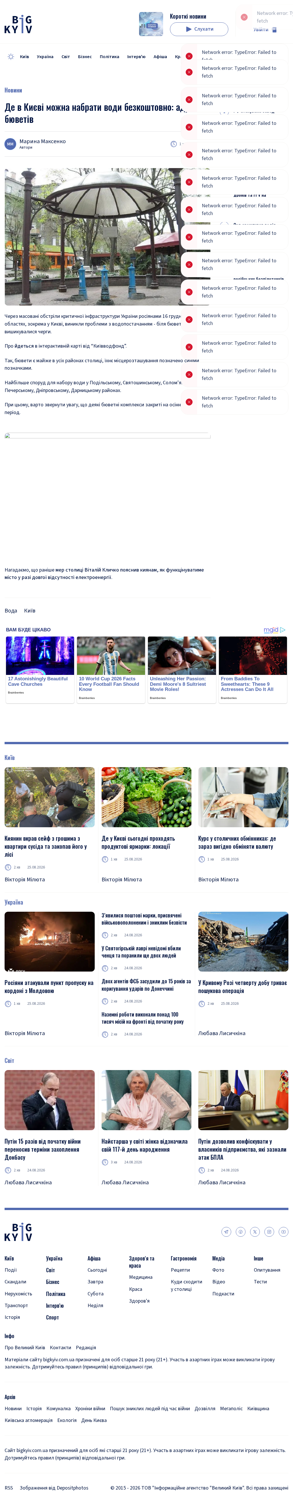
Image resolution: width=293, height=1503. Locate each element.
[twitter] (255, 1232)
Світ (66, 57)
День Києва (94, 1420)
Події (11, 1270)
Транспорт (16, 1305)
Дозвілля (205, 1408)
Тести (260, 1281)
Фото (218, 1270)
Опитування (267, 1270)
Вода (11, 611)
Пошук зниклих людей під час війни (150, 1408)
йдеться (24, 346)
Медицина (141, 1277)
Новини (13, 90)
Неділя (95, 1305)
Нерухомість (18, 1293)
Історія (12, 1317)
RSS (9, 1488)
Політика (109, 57)
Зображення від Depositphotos (54, 1488)
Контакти (60, 1347)
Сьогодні (97, 1270)
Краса (135, 1289)
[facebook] (241, 1232)
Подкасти (223, 1293)
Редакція (86, 1347)
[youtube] (283, 1232)
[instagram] (269, 1232)
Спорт (52, 1317)
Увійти (261, 29)
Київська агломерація (29, 1420)
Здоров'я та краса (141, 1262)
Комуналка (58, 1408)
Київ (24, 57)
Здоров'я (139, 1301)
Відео (218, 1281)
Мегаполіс (231, 1408)
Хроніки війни (90, 1408)
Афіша (160, 57)
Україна (45, 57)
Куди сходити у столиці (186, 1285)
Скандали (15, 1281)
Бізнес (85, 57)
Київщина (258, 1408)
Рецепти (180, 1270)
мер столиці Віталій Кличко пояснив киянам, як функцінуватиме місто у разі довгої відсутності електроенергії (104, 573)
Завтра (95, 1281)
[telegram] (226, 1232)
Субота (96, 1293)
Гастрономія (184, 1258)
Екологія (67, 1420)
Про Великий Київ (25, 1347)
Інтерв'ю (136, 57)
